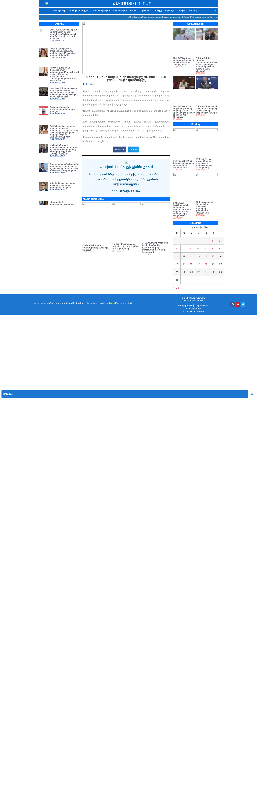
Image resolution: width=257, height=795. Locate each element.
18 (184, 264)
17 (176, 264)
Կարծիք (158, 11)
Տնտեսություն (120, 11)
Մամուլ (133, 11)
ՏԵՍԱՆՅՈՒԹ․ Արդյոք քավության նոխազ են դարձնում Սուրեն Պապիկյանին (183, 61)
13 (198, 256)
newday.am (110, 303)
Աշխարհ (145, 11)
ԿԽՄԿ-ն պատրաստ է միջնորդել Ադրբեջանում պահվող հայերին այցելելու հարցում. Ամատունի (63, 52)
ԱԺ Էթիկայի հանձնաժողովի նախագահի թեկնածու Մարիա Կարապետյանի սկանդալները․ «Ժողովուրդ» (182, 209)
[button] (145, 11)
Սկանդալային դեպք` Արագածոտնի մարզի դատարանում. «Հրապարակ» (183, 164)
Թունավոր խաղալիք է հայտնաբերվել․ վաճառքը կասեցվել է (62, 109)
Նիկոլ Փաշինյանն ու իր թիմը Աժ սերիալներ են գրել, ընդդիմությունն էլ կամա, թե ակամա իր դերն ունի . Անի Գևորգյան (174, 17)
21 (206, 264)
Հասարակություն (101, 11)
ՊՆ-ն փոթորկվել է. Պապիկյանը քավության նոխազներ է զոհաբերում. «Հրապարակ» (205, 207)
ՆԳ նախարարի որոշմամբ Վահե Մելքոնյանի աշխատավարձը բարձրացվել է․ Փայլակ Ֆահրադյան (155, 247)
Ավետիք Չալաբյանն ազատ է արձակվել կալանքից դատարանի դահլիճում (63, 185)
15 (213, 256)
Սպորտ (181, 11)
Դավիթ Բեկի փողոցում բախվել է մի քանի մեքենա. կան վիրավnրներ (125, 246)
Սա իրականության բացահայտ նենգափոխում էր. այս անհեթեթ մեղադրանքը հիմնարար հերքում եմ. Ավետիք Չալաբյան (64, 149)
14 (206, 256)
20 (198, 264)
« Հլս (176, 287)
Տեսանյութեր (59, 11)
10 (176, 256)
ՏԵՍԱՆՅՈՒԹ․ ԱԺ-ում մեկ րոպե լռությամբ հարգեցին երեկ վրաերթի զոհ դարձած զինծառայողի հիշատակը (184, 111)
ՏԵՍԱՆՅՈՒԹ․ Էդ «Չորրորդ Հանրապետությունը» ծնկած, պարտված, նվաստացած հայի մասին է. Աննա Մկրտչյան (206, 64)
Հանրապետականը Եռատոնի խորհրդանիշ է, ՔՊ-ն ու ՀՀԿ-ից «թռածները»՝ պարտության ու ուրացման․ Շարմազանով (64, 167)
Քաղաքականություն (79, 11)
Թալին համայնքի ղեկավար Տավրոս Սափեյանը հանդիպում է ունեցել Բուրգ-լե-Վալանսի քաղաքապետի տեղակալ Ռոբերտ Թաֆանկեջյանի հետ (64, 131)
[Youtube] (238, 304)
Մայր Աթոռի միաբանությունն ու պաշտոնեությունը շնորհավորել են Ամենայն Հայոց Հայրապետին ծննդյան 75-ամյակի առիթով (64, 92)
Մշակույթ (169, 11)
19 (191, 264)
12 (191, 256)
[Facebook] (232, 304)
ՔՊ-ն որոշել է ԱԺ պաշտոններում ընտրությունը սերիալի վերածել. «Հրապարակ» (204, 163)
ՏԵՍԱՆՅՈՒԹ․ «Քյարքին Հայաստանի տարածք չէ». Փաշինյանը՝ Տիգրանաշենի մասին (206, 109)
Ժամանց (193, 11)
